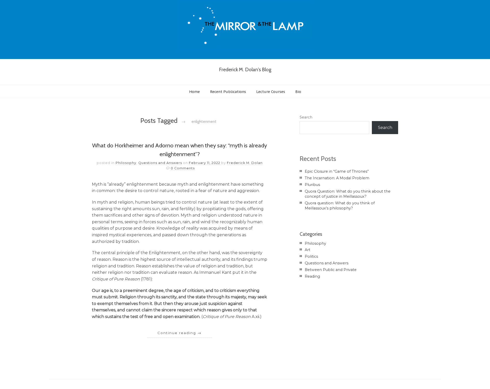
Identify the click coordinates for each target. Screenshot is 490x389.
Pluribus (312, 184)
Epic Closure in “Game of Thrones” (337, 171)
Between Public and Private (331, 269)
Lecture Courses (270, 91)
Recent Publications (228, 91)
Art (307, 249)
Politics (311, 256)
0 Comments (183, 168)
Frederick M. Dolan (245, 163)
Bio (298, 91)
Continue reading (179, 333)
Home (194, 91)
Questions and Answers (160, 163)
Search (306, 117)
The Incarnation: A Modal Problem (337, 178)
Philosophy (126, 163)
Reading (312, 276)
